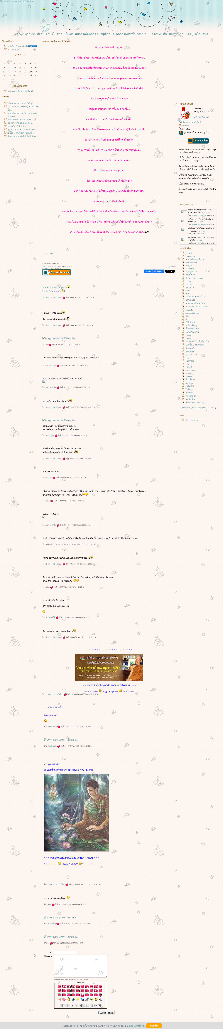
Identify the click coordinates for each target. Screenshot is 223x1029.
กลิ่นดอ (189, 393)
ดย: (44, 297)
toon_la (189, 266)
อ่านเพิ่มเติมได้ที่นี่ (136, 1025)
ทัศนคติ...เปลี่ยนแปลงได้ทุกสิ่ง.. (21, 91)
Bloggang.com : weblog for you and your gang (17, 1)
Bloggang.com (192, 420)
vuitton (189, 290)
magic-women (191, 262)
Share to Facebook (154, 271)
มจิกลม (189, 389)
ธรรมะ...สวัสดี (14, 49)
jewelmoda (190, 373)
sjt (47, 344)
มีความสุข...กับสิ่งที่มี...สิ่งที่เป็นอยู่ (22, 136)
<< (5, 55)
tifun (48, 501)
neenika (189, 284)
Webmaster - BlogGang (195, 403)
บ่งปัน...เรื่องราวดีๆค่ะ (18, 46)
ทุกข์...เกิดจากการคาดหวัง (19, 120)
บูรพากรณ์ (190, 287)
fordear (188, 335)
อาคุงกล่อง (190, 300)
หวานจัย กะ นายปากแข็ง (196, 306)
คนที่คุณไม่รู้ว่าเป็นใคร (195, 341)
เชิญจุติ (189, 367)
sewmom (189, 383)
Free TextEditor (48, 253)
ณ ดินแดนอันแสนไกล (195, 303)
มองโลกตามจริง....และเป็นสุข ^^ (22, 130)
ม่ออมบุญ (50, 435)
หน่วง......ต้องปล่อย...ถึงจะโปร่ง (21, 133)
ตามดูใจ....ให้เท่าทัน (17, 126)
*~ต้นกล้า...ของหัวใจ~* (55, 694)
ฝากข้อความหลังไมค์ (191, 122)
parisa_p (189, 358)
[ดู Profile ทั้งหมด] (201, 117)
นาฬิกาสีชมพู (191, 325)
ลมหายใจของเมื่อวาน (195, 259)
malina (188, 281)
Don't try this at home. (54, 297)
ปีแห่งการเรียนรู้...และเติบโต (20, 123)
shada (188, 293)
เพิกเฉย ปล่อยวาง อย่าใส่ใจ (20, 103)
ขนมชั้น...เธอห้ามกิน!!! (195, 345)
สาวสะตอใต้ (51, 617)
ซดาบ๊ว (190, 361)
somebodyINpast (192, 313)
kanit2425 (190, 269)
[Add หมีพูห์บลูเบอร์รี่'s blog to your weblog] (198, 408)
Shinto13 (189, 310)
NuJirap (49, 478)
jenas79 (189, 253)
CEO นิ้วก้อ (191, 322)
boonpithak (190, 256)
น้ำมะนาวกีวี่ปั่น (192, 329)
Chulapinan (190, 370)
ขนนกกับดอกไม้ (192, 332)
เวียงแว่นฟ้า (191, 396)
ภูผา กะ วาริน (51, 365)
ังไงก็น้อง (190, 275)
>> (35, 55)
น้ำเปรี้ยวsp (190, 380)
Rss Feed (185, 125)
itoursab (189, 338)
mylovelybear (191, 272)
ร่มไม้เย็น (190, 386)
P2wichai (189, 364)
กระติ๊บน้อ (190, 399)
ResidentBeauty (192, 348)
